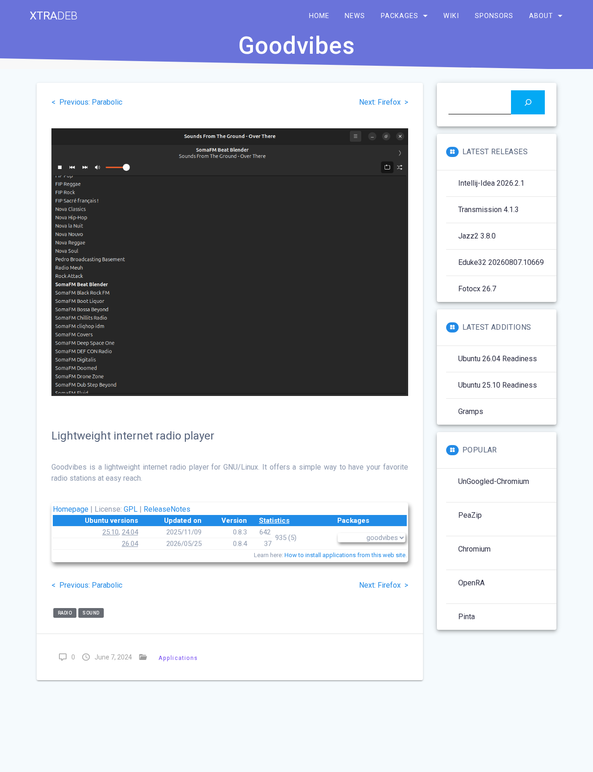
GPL (131, 509)
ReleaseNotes (167, 509)
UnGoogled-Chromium (493, 481)
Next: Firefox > (383, 102)
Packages (399, 16)
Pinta (466, 616)
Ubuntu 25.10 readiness (497, 385)
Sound (91, 612)
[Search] (528, 102)
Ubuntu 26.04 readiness (497, 358)
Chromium (474, 549)
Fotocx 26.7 (477, 288)
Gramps (470, 411)
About (541, 16)
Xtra (53, 15)
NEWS (355, 16)
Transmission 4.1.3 (488, 209)
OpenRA (471, 582)
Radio (65, 612)
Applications (178, 657)
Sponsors (494, 16)
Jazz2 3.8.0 (477, 236)
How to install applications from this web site (344, 555)
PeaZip (470, 515)
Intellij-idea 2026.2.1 (491, 183)
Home (319, 16)
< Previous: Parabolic (86, 102)
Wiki (451, 16)
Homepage (70, 509)
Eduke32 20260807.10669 (501, 262)
